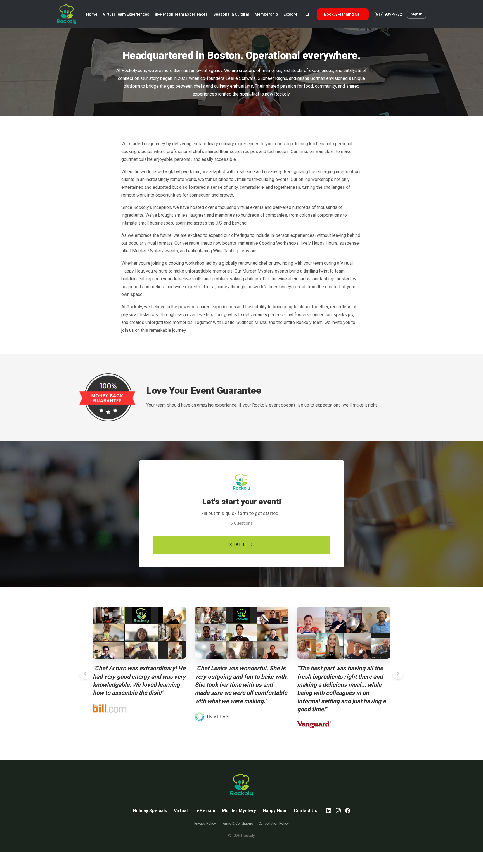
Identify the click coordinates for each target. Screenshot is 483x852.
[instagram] (338, 810)
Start (241, 544)
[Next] (398, 673)
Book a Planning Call (343, 14)
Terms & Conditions (237, 823)
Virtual (181, 810)
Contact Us (305, 810)
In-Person (204, 810)
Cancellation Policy (274, 823)
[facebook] (347, 810)
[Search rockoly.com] (307, 14)
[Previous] (85, 673)
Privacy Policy (205, 823)
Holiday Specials (150, 810)
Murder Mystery (239, 810)
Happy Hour (275, 810)
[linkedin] (328, 810)
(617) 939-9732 (388, 14)
